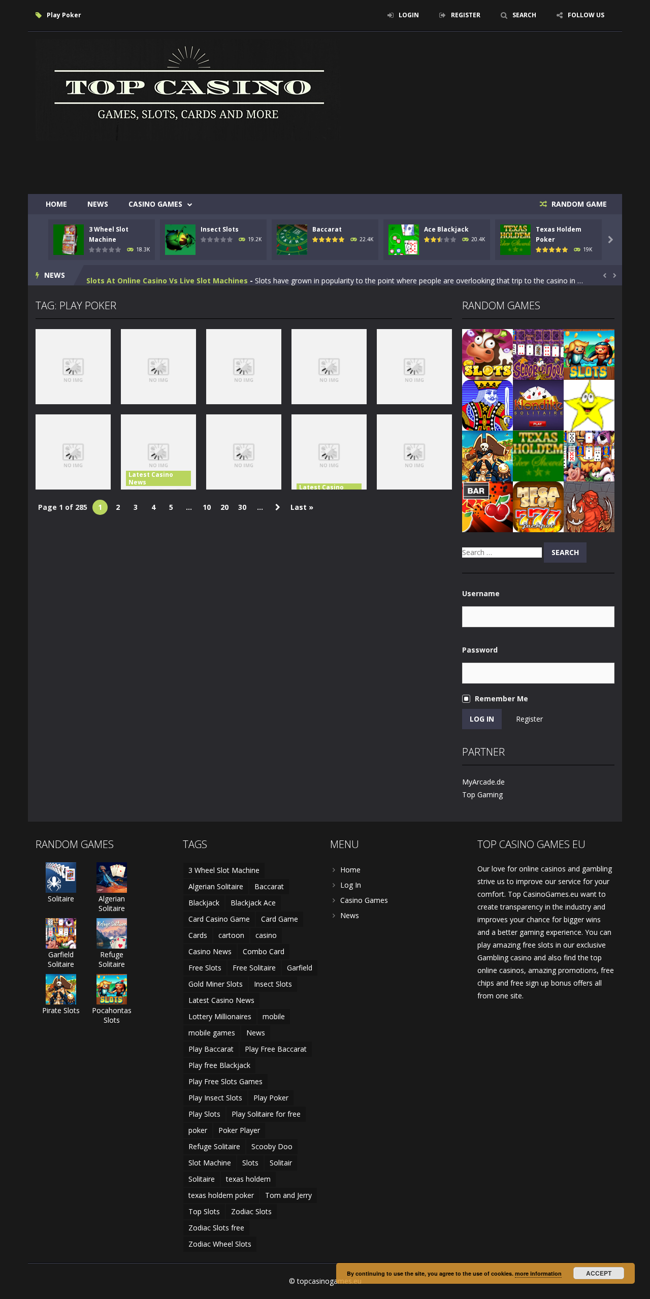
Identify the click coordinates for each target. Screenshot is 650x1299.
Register (529, 719)
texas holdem (248, 1179)
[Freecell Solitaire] (487, 404)
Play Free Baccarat (276, 1049)
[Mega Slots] (538, 506)
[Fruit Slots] (487, 506)
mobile (274, 1016)
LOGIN (409, 15)
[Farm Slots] (487, 354)
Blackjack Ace (253, 902)
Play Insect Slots (215, 1097)
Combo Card (263, 951)
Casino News (210, 951)
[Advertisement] (429, 163)
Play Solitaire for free (266, 1114)
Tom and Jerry (288, 1195)
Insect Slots (220, 229)
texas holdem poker (221, 1195)
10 (207, 507)
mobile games (211, 1032)
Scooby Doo (271, 1146)
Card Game (279, 919)
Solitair (281, 1162)
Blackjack (203, 902)
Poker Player (239, 1130)
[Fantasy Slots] (589, 506)
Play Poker (270, 1097)
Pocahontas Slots (112, 1015)
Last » (301, 507)
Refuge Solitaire (112, 959)
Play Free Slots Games (225, 1081)
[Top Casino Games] (188, 89)
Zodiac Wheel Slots (219, 1244)
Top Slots (204, 1211)
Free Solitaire (254, 967)
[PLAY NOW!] (68, 239)
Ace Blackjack (446, 229)
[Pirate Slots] (487, 455)
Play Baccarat (211, 1049)
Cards (197, 935)
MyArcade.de (483, 782)
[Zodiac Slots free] (589, 404)
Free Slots (204, 967)
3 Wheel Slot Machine (223, 870)
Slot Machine (209, 1162)
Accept (598, 1273)
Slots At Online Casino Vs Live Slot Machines (167, 275)
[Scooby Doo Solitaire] (538, 354)
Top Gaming (482, 794)
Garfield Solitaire (61, 959)
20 (224, 507)
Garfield (299, 967)
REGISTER (465, 15)
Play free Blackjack (219, 1065)
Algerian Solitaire (112, 903)
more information (538, 1273)
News (97, 204)
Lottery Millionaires (219, 1016)
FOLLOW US (586, 15)
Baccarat (327, 229)
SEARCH (524, 15)
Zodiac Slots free (216, 1227)
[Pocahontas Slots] (589, 354)
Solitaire (61, 898)
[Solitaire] (61, 877)
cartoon (231, 935)
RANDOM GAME (578, 204)
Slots (250, 1162)
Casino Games (155, 204)
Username (481, 593)
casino (266, 935)
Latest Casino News (150, 478)
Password (480, 650)
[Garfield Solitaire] (589, 455)
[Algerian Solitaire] (111, 877)
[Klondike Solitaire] (538, 404)
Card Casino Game (219, 919)
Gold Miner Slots (215, 984)
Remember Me (501, 698)
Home (56, 204)
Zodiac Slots (251, 1211)
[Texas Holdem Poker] (538, 455)
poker (197, 1130)
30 (242, 507)
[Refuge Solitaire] (111, 932)
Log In (350, 885)
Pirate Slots (61, 1010)
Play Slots (204, 1114)
